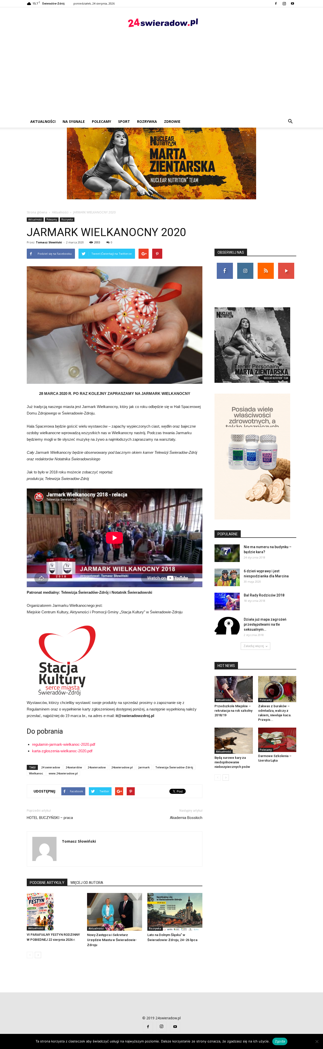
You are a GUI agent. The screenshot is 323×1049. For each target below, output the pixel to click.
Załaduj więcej (254, 646)
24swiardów (74, 767)
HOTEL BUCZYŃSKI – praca (50, 817)
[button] (290, 122)
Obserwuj (245, 265)
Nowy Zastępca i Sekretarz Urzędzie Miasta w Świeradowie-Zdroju (112, 940)
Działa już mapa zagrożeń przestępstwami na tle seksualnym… (265, 624)
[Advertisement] (161, 78)
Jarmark (144, 767)
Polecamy (101, 121)
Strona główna (37, 212)
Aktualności (43, 121)
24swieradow (97, 767)
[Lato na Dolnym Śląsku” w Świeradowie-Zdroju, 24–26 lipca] (174, 912)
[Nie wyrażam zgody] (316, 1041)
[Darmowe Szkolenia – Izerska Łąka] (277, 740)
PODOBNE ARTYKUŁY (47, 883)
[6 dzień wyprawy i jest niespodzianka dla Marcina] (227, 577)
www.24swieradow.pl (63, 773)
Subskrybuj (286, 265)
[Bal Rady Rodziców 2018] (227, 601)
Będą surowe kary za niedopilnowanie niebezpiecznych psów (232, 762)
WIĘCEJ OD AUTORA (86, 883)
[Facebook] (276, 3)
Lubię (225, 265)
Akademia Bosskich (186, 817)
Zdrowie (172, 121)
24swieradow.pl (122, 767)
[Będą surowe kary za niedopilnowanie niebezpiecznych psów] (233, 741)
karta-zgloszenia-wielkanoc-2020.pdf (62, 751)
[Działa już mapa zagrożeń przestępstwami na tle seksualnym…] (227, 625)
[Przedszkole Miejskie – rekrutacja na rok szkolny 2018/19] (233, 689)
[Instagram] (284, 3)
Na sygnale (74, 121)
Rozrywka (147, 121)
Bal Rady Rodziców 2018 (264, 595)
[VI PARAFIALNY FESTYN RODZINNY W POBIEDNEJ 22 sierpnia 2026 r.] (54, 912)
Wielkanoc (36, 773)
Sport (124, 121)
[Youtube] (292, 3)
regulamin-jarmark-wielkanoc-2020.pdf (63, 744)
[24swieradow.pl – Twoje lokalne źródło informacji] (161, 24)
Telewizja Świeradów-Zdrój (174, 767)
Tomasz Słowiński (49, 242)
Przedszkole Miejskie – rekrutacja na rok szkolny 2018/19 (233, 710)
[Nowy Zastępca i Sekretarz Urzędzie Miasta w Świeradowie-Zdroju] (114, 912)
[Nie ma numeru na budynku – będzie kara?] (227, 553)
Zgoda (280, 1041)
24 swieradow (50, 767)
